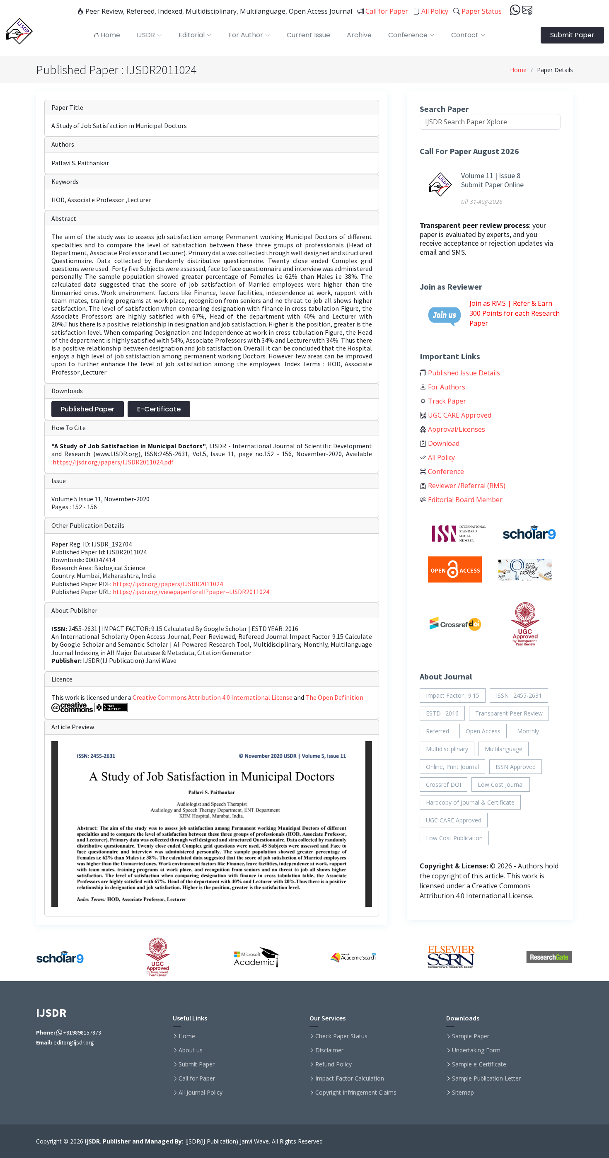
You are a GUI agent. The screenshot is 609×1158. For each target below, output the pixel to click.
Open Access (483, 731)
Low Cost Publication (454, 838)
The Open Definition (334, 697)
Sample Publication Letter (486, 1078)
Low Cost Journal (501, 784)
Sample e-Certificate (479, 1064)
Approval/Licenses (455, 429)
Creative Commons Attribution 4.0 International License (213, 697)
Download (442, 443)
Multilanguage (503, 749)
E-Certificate (159, 409)
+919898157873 (81, 1032)
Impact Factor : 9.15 (452, 695)
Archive (359, 35)
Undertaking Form (476, 1050)
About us (191, 1050)
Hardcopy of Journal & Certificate (470, 802)
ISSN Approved (515, 767)
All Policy (434, 11)
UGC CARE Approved (458, 415)
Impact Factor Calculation (349, 1078)
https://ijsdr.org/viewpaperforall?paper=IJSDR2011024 (191, 591)
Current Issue (308, 35)
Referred (437, 731)
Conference (445, 471)
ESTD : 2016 (442, 713)
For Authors (445, 387)
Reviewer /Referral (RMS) (465, 485)
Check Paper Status (341, 1036)
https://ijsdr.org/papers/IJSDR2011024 (168, 584)
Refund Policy (333, 1064)
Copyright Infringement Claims (355, 1092)
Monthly (528, 731)
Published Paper (87, 409)
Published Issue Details (463, 372)
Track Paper (446, 401)
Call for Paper (386, 11)
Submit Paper (572, 35)
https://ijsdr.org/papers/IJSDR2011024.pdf (113, 462)
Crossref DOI (443, 784)
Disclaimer (329, 1050)
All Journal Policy (200, 1092)
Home (518, 70)
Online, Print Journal (452, 767)
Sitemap (463, 1092)
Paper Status (481, 11)
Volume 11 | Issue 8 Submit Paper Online (492, 180)
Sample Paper (470, 1036)
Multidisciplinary (447, 749)
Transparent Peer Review (509, 713)
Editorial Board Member (464, 499)
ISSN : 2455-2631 (519, 695)
